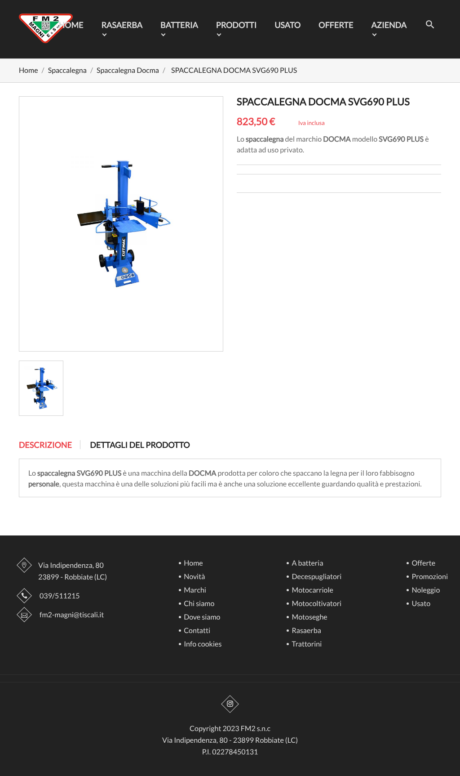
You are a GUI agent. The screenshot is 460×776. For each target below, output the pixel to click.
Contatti (196, 631)
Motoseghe (308, 617)
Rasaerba (122, 25)
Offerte (335, 25)
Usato (287, 25)
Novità (193, 577)
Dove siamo (201, 617)
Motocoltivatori (315, 604)
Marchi (194, 590)
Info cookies (201, 644)
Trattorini (306, 644)
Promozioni (429, 577)
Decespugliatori (315, 577)
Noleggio (425, 590)
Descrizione (45, 444)
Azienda (389, 25)
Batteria (179, 25)
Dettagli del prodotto (140, 444)
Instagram (230, 704)
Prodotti (236, 25)
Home (71, 25)
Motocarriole (311, 590)
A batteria (306, 563)
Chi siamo (198, 604)
